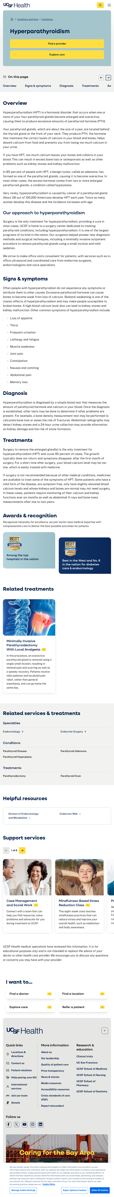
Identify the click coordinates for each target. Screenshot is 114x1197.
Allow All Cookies (100, 1190)
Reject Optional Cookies (74, 1190)
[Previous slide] (101, 77)
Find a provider (57, 43)
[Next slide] (108, 77)
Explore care (57, 54)
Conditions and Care (27, 19)
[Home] (17, 5)
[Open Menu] (109, 5)
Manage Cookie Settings (23, 1190)
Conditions (47, 19)
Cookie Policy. (48, 1184)
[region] (57, 1180)
